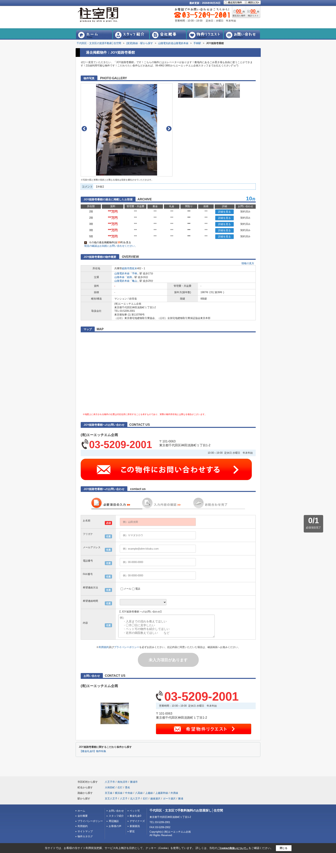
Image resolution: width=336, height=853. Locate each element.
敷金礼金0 (135, 815)
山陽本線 (119, 277)
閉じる (283, 848)
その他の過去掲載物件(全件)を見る (108, 242)
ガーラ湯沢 (169, 798)
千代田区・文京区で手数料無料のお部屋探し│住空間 (186, 810)
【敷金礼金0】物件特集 (93, 751)
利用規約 (104, 647)
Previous (84, 128)
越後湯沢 (155, 798)
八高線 (139, 792)
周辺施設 (114, 821)
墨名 (127, 787)
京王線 (108, 792)
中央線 (129, 792)
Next (169, 128)
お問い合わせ (116, 810)
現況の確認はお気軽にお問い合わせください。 (110, 245)
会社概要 (83, 815)
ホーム (81, 810)
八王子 (124, 798)
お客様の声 (115, 826)
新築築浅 (135, 826)
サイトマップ (85, 831)
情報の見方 (248, 263)
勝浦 (180, 798)
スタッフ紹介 (116, 815)
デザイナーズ (137, 821)
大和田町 (110, 787)
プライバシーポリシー (126, 647)
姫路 (129, 277)
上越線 (149, 792)
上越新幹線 (161, 792)
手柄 (134, 273)
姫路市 (126, 268)
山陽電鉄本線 (122, 273)
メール (127, 588)
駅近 (132, 831)
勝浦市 (134, 781)
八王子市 (110, 781)
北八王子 (135, 798)
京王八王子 (111, 798)
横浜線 (118, 792)
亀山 (134, 280)
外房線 (174, 792)
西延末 (133, 268)
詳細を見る (224, 211)
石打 (119, 787)
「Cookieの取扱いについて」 (232, 848)
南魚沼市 (122, 781)
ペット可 (135, 810)
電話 (137, 588)
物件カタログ (85, 836)
